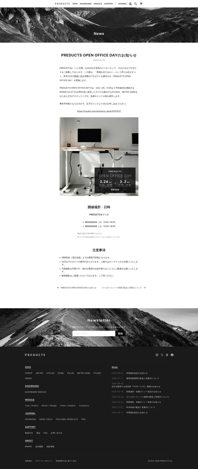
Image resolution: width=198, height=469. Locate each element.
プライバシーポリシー (43, 461)
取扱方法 (29, 433)
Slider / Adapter (68, 405)
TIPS (83, 419)
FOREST (29, 373)
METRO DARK (83, 373)
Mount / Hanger (49, 405)
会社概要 (39, 446)
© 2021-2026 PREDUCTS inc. (160, 461)
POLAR (70, 373)
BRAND (28, 446)
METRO (39, 373)
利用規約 (28, 461)
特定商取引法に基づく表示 (66, 461)
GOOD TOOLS (45, 419)
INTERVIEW (30, 419)
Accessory (84, 405)
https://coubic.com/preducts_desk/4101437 (99, 111)
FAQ (45, 433)
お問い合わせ (56, 433)
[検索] (135, 4)
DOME (61, 373)
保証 (38, 433)
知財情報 (50, 446)
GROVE (28, 378)
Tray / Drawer (31, 405)
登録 (120, 333)
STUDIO (97, 373)
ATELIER (50, 373)
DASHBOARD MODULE (35, 392)
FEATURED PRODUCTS (67, 419)
